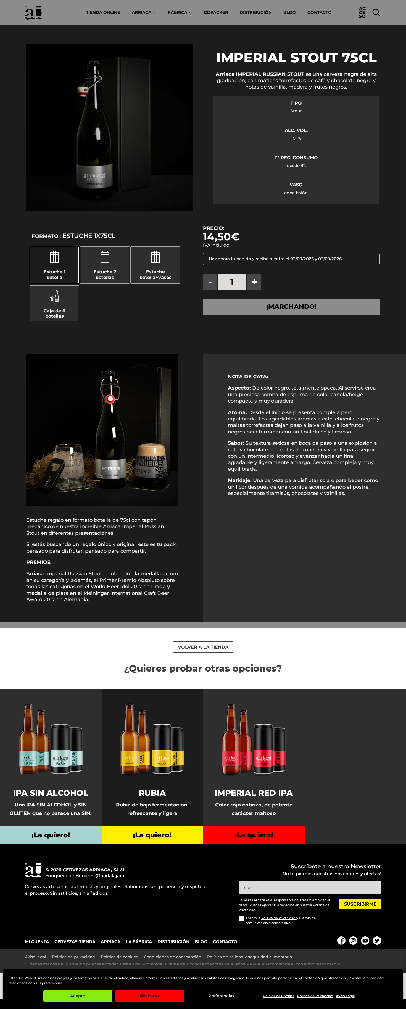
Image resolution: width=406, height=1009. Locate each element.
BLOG (201, 941)
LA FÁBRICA (139, 941)
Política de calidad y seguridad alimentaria (249, 957)
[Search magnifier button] (376, 12)
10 (119, 494)
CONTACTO (225, 941)
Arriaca (141, 12)
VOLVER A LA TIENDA (203, 647)
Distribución (256, 12)
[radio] (54, 304)
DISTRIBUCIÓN (173, 941)
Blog (289, 12)
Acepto (77, 996)
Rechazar (149, 996)
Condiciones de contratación (172, 957)
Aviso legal (35, 957)
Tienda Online (103, 12)
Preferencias (221, 996)
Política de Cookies (278, 996)
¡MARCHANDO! (291, 306)
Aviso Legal (345, 996)
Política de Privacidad (315, 996)
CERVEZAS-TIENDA (74, 941)
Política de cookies (119, 957)
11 (123, 494)
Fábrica (177, 12)
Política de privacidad (73, 957)
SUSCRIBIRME (360, 904)
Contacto (319, 12)
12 (128, 494)
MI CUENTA (37, 941)
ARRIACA (110, 941)
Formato (45, 236)
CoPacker (216, 12)
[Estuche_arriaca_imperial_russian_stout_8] (102, 504)
